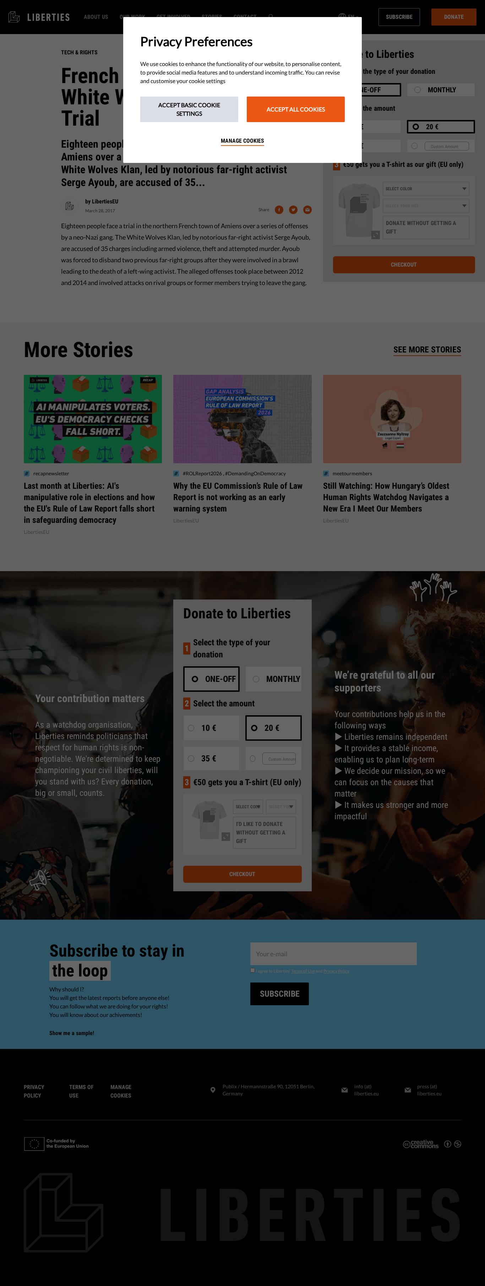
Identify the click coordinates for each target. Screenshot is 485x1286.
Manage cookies (242, 140)
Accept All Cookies (296, 109)
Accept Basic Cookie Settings (189, 109)
